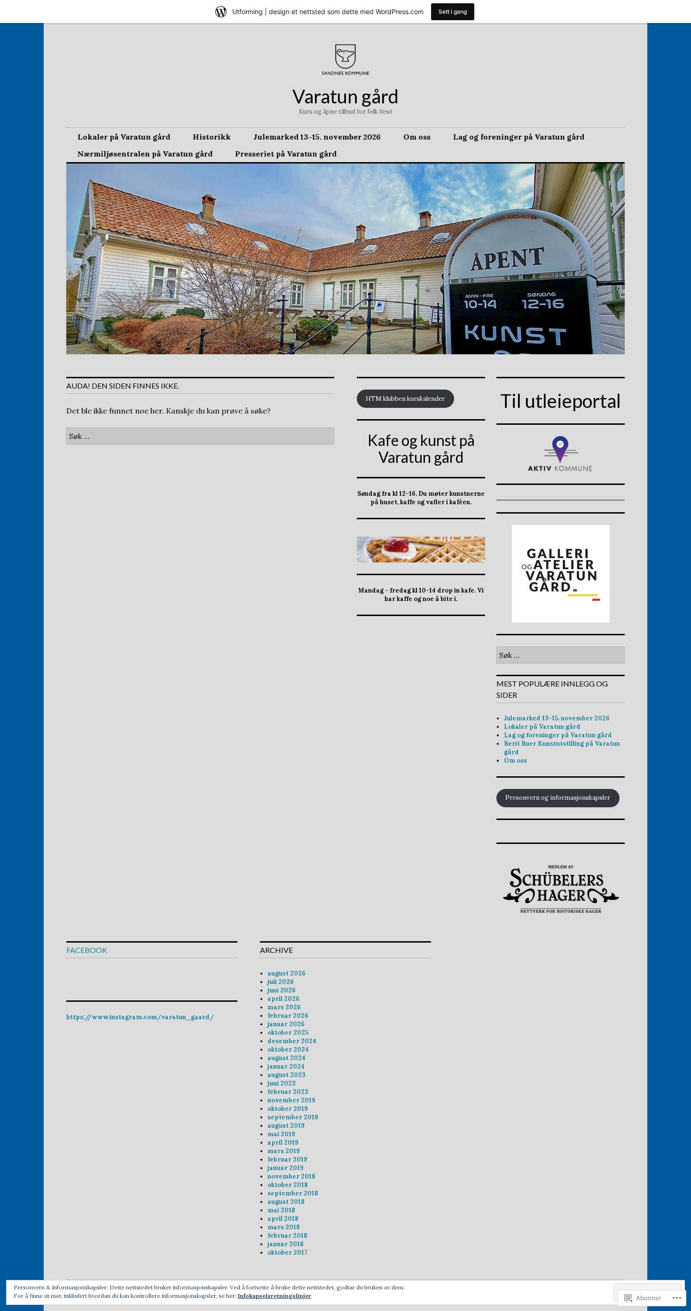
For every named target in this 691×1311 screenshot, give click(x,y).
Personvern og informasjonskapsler (557, 798)
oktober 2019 (287, 1109)
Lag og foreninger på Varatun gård (518, 136)
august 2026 (286, 973)
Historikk (212, 136)
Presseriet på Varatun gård (286, 153)
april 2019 (282, 1143)
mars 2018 (283, 1227)
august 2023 (286, 1075)
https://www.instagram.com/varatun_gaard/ (140, 1017)
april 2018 (282, 1219)
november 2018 (291, 1176)
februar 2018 (287, 1236)
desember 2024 (291, 1041)
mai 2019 (281, 1134)
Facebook (86, 949)
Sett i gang (453, 11)
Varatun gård (345, 96)
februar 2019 (287, 1159)
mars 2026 (284, 1007)
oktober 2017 (287, 1252)
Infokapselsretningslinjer (274, 1295)
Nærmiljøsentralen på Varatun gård (145, 153)
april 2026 (283, 999)
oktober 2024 (288, 1049)
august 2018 (286, 1202)
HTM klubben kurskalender (405, 399)
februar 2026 (287, 1016)
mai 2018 (281, 1210)
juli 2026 (280, 982)
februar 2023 (287, 1092)
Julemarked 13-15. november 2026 (317, 136)
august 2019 (286, 1126)
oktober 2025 (287, 1033)
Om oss (417, 136)
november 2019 (291, 1100)
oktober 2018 (287, 1185)
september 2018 (292, 1193)
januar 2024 (286, 1066)
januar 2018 (285, 1244)
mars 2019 (283, 1151)
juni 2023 (281, 1083)
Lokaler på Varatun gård (124, 136)
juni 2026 (281, 990)
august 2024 (286, 1058)
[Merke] (200, 436)
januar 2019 (285, 1168)
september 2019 (292, 1117)
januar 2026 (286, 1024)
